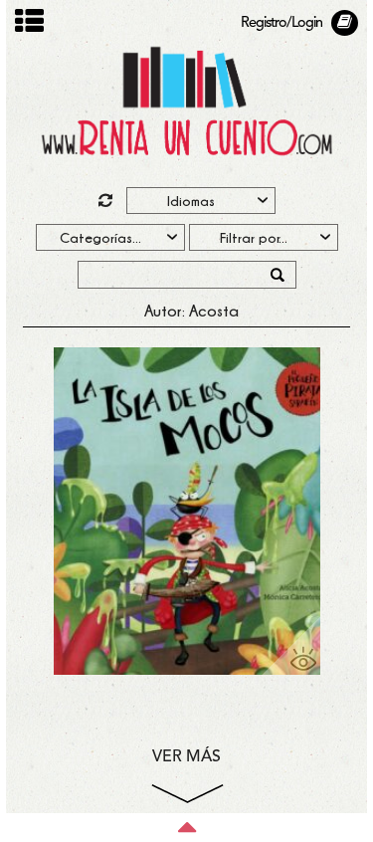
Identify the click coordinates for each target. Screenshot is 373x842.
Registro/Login (281, 23)
